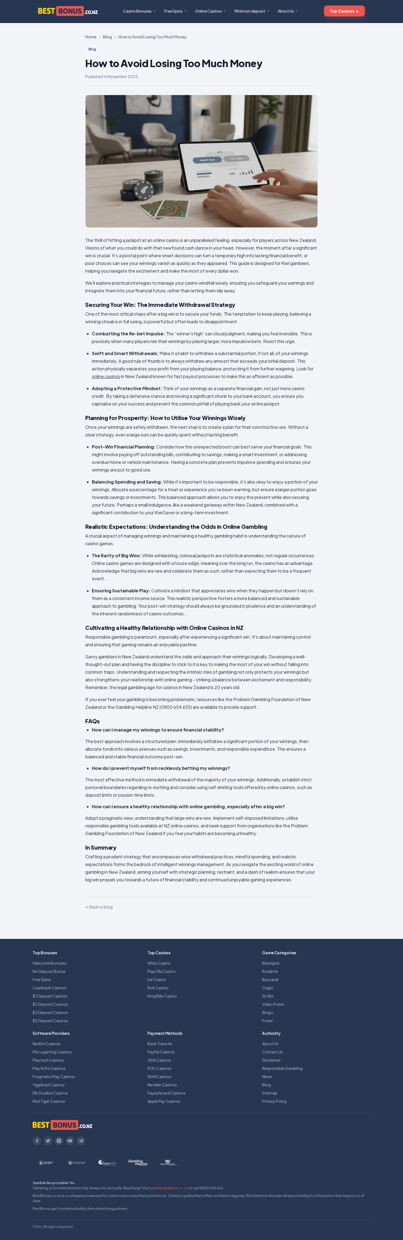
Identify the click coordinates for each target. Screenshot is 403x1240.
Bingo (267, 1012)
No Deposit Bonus (49, 971)
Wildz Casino (159, 963)
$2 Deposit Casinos (50, 1004)
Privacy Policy (274, 1101)
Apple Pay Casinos (163, 1101)
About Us (286, 10)
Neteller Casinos (162, 1084)
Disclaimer (271, 1060)
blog (107, 36)
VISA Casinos (159, 1060)
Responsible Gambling (282, 1068)
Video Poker (273, 1004)
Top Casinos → (344, 10)
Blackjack (271, 963)
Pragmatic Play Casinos (54, 1076)
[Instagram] (59, 1140)
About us (316, 1227)
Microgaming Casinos (52, 1051)
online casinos (106, 376)
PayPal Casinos (161, 1051)
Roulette (270, 971)
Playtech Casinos (48, 1060)
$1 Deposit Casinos (50, 995)
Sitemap (269, 1092)
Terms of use (338, 1227)
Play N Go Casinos (49, 1068)
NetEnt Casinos (47, 1043)
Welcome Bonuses (49, 963)
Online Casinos (208, 10)
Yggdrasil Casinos (49, 1084)
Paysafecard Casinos (166, 1092)
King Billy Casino (162, 995)
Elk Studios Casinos (50, 1092)
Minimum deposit (249, 10)
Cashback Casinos (49, 987)
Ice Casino (156, 979)
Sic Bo (268, 995)
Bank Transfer (159, 1043)
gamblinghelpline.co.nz (169, 1188)
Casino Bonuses (137, 10)
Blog (266, 1084)
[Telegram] (80, 1140)
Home (91, 36)
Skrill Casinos (159, 1076)
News (267, 1076)
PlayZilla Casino (161, 971)
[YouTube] (70, 1140)
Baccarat (270, 979)
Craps (267, 987)
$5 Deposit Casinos (50, 1020)
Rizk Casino (157, 987)
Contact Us (272, 1051)
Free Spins (173, 10)
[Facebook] (37, 1140)
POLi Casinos (159, 1068)
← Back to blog (99, 906)
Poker (267, 1020)
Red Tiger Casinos (49, 1101)
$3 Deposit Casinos (50, 1012)
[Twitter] (48, 1140)
